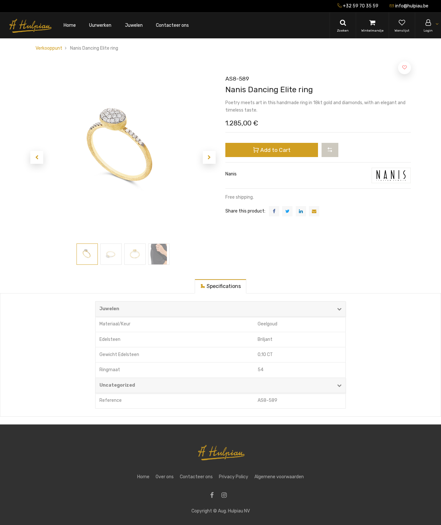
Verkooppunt (49, 48)
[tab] (220, 286)
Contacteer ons (196, 477)
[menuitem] (70, 25)
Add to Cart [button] (275, 150)
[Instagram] (226, 496)
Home (143, 477)
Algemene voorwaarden (279, 477)
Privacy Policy (233, 477)
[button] (36, 157)
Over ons (165, 477)
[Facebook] (214, 496)
